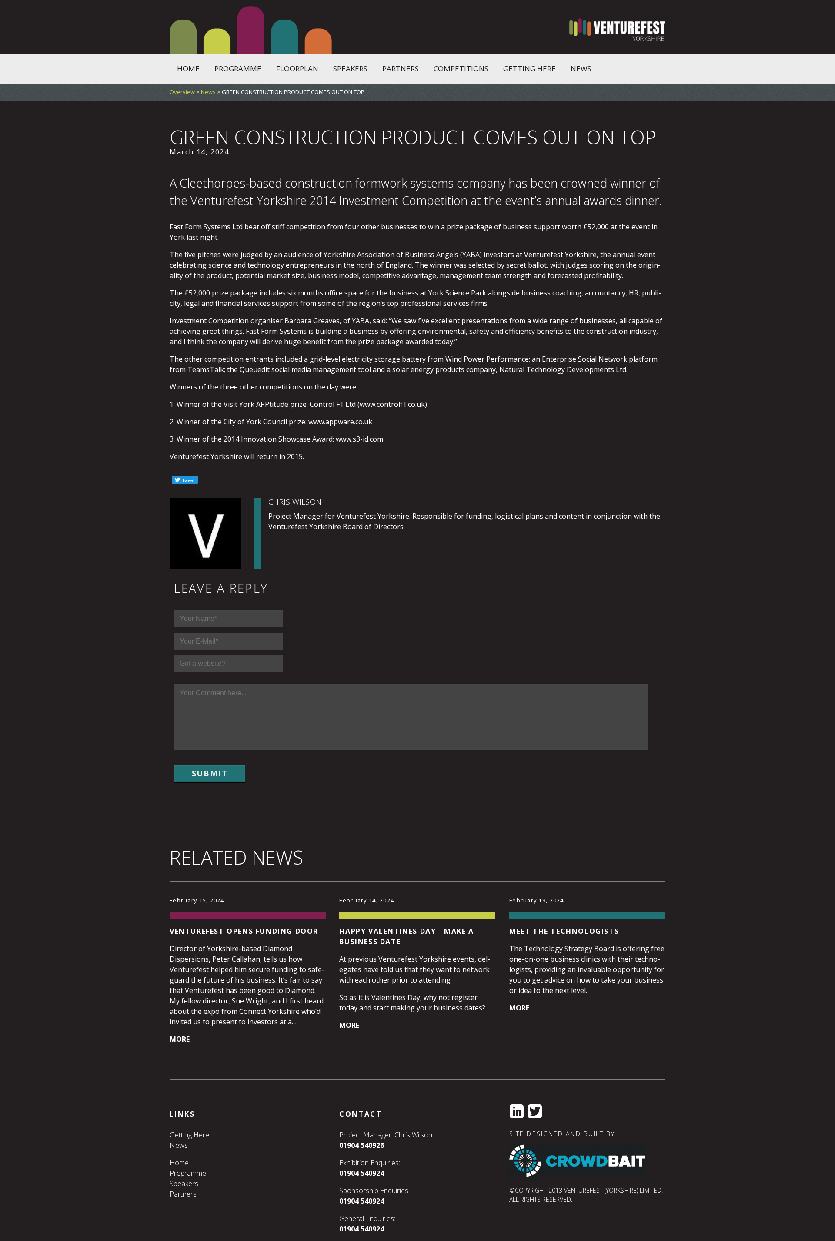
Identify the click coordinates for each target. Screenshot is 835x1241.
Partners (400, 69)
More (180, 1039)
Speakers (350, 69)
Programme (237, 69)
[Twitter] (535, 1111)
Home (188, 69)
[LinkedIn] (516, 1111)
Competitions (461, 69)
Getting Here (529, 69)
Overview (182, 92)
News (581, 69)
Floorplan (297, 69)
